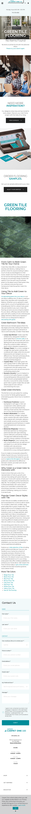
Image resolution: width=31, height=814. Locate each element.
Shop (5, 775)
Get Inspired (7, 782)
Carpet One (4, 19)
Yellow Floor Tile (9, 588)
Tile (18, 19)
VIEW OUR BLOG (14, 120)
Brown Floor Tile (9, 580)
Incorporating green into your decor (12, 296)
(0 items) (28, 3)
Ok (15, 808)
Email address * (6, 661)
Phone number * (6, 650)
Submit (15, 722)
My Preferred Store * (7, 682)
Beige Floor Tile (9, 575)
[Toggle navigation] (2, 3)
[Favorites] (25, 3)
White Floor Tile (9, 586)
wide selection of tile (15, 547)
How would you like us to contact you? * (13, 640)
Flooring (12, 19)
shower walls (20, 338)
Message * (5, 692)
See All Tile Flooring (10, 590)
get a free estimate (22, 564)
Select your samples (14, 189)
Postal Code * (5, 672)
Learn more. (21, 805)
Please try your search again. (15, 48)
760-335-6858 (15, 12)
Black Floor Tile (9, 577)
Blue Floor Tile (8, 579)
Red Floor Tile (8, 584)
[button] (22, 3)
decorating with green (8, 319)
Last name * (5, 624)
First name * (5, 613)
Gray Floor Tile (8, 582)
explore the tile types (13, 459)
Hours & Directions (15, 743)
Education (7, 789)
